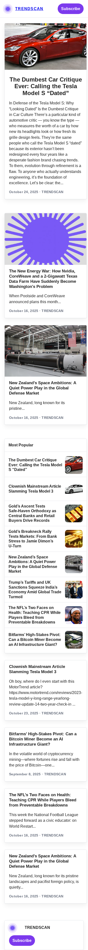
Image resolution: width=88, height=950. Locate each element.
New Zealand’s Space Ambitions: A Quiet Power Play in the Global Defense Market (42, 388)
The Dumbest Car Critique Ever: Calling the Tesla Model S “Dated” (46, 86)
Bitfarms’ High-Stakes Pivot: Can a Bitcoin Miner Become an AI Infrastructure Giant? (35, 639)
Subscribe (70, 9)
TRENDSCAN (29, 9)
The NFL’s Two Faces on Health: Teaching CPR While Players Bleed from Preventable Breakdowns (42, 800)
